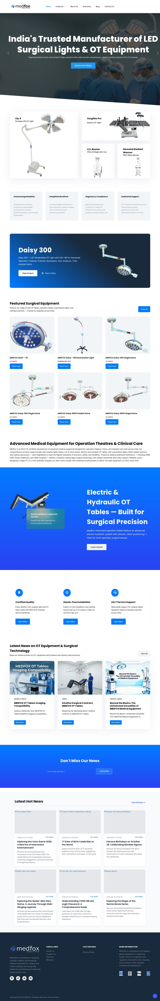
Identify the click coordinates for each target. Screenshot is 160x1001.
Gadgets (17, 699)
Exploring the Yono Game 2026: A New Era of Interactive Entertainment (34, 844)
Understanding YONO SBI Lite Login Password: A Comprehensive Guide (78, 904)
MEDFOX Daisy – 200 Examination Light (76, 357)
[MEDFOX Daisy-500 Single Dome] (32, 390)
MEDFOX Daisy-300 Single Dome (121, 357)
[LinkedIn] (12, 978)
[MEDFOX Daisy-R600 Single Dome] (128, 390)
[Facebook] (18, 978)
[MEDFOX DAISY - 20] (32, 335)
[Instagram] (24, 978)
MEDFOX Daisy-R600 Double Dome (74, 413)
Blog (98, 6)
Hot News (49, 837)
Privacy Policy (88, 952)
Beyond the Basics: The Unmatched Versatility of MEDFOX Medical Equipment (125, 705)
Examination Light (64, 361)
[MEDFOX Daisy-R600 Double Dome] (80, 390)
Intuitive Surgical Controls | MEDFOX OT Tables (77, 704)
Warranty (87, 6)
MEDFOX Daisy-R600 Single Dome (121, 413)
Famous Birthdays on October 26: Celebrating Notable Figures (124, 843)
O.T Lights (13, 361)
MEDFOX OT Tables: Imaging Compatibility (29, 704)
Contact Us (109, 6)
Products (59, 6)
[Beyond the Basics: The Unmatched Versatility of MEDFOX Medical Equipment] (128, 678)
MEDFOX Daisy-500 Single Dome (25, 413)
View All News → (138, 802)
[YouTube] (31, 978)
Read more (16, 366)
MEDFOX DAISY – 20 (19, 357)
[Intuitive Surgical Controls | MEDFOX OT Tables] (80, 678)
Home (48, 6)
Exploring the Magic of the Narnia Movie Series (121, 902)
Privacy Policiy (53, 997)
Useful (23, 699)
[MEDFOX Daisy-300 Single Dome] (128, 335)
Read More (21, 721)
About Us (74, 6)
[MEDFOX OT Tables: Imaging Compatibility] (32, 678)
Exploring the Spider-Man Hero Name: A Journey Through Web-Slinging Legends (35, 904)
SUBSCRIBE (104, 771)
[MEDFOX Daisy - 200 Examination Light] (80, 335)
